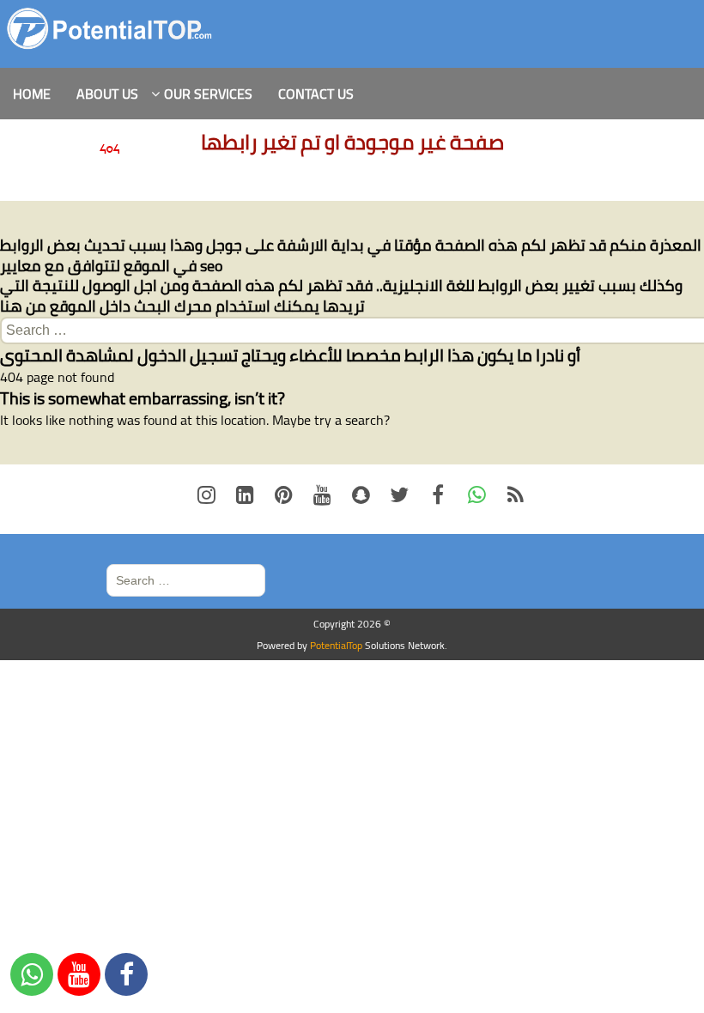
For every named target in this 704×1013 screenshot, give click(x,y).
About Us (107, 93)
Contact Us (316, 93)
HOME (32, 93)
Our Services (208, 93)
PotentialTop (336, 645)
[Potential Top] (110, 29)
